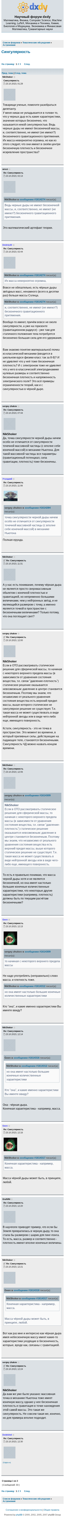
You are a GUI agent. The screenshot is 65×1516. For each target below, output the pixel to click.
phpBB (19, 1515)
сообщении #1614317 (32, 1158)
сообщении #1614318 (27, 1290)
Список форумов (11, 1499)
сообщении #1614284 (38, 507)
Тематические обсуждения (36, 1499)
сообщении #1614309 (38, 795)
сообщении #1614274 (32, 199)
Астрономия (9, 1501)
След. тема (20, 73)
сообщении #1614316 (27, 1058)
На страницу (8, 64)
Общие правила (51, 1510)
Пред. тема (7, 73)
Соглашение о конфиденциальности (24, 1510)
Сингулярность (15, 52)
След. (27, 64)
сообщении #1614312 (32, 986)
